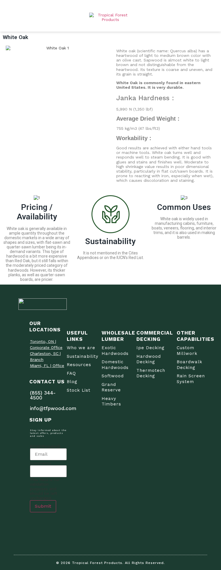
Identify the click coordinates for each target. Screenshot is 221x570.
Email (45, 446)
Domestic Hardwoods (115, 364)
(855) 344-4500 (43, 395)
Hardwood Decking (148, 359)
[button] (206, 16)
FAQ (71, 373)
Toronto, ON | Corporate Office (46, 344)
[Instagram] (48, 524)
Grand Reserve (111, 387)
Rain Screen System (191, 378)
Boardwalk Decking (189, 364)
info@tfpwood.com (53, 408)
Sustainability (82, 356)
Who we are (81, 347)
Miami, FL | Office (47, 365)
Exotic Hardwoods (115, 350)
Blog (72, 381)
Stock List (78, 390)
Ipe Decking (150, 347)
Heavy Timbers (111, 401)
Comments (40, 463)
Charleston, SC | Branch (45, 356)
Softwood (113, 375)
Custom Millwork (187, 350)
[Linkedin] (33, 535)
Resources (79, 364)
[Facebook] (33, 524)
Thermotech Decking (150, 373)
